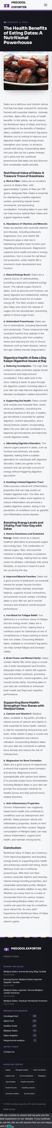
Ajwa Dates (11, 1082)
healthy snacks (28, 1088)
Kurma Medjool (26, 1076)
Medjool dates (22, 1070)
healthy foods (20, 1026)
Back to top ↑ (10, 1109)
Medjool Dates (20, 1030)
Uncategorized (20, 1016)
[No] (13, 1126)
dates (8, 1070)
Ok (9, 1126)
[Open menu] (45, 5)
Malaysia (42, 1076)
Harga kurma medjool (20, 1040)
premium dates (12, 1094)
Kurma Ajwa (29, 1094)
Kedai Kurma (11, 1088)
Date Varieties (39, 1070)
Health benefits (27, 1082)
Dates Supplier (20, 1035)
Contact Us (9, 1052)
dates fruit (20, 1021)
